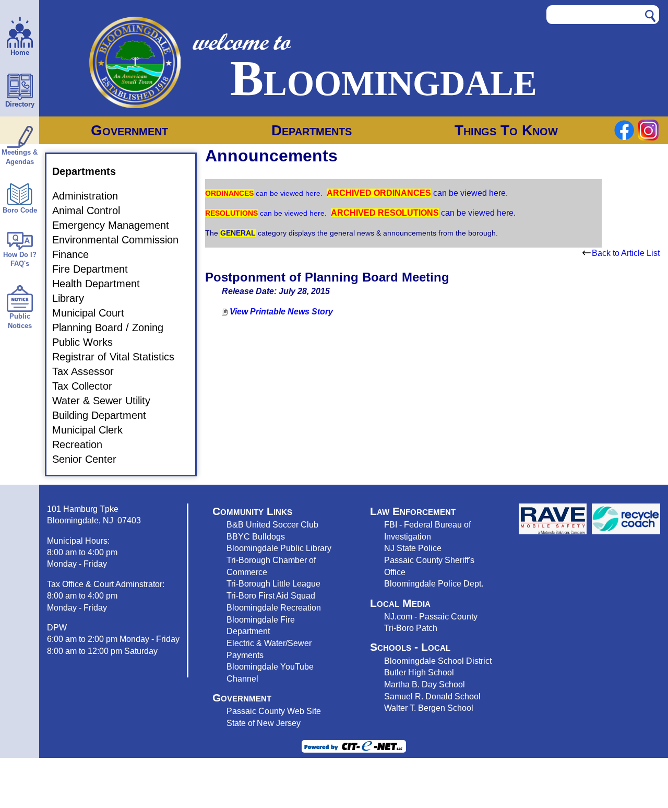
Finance (77, 254)
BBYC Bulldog (253, 536)
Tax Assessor (89, 371)
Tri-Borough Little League (273, 583)
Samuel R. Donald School (432, 696)
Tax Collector (88, 386)
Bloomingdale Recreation (273, 607)
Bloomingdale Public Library (278, 548)
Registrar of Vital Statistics (119, 356)
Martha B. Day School (424, 684)
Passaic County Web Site (273, 711)
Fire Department (96, 269)
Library (74, 298)
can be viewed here (287, 193)
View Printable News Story (280, 311)
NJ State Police (413, 548)
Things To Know (506, 130)
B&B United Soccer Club (272, 524)
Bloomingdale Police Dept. (433, 583)
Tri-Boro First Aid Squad (270, 595)
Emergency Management (117, 225)
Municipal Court (94, 313)
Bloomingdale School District (438, 660)
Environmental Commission (121, 239)
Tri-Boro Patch (410, 628)
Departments (311, 130)
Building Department (105, 415)
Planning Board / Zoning (114, 327)
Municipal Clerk (94, 430)
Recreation (83, 444)
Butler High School (419, 672)
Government (129, 130)
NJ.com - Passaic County (431, 616)
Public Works (89, 342)
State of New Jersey (263, 723)
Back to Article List (626, 253)
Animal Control (92, 210)
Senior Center (90, 459)
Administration (91, 196)
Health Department (102, 283)
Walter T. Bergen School (428, 707)
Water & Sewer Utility (107, 400)
